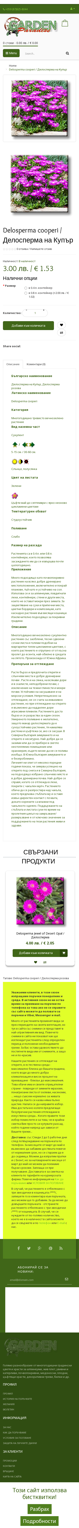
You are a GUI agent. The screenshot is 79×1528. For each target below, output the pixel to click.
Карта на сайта (12, 1476)
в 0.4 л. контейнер (40, 288)
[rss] (62, 1248)
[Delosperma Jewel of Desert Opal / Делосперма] (40, 900)
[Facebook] (20, 1248)
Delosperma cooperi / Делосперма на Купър (38, 69)
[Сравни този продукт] (45, 962)
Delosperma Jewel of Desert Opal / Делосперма (40, 935)
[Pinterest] (51, 1248)
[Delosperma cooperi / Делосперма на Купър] (39, 183)
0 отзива (22, 249)
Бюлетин (8, 1409)
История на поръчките (17, 1398)
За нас (7, 1427)
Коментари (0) (36, 364)
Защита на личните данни (20, 1443)
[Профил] (72, 8)
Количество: (12, 313)
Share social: (12, 346)
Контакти (9, 1465)
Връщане (8, 1471)
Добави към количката (28, 325)
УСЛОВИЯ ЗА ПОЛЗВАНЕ (48, 1183)
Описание (13, 364)
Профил (8, 1393)
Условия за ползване (17, 1437)
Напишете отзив (41, 249)
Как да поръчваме (14, 1432)
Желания (9, 1404)
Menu (12, 53)
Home (13, 65)
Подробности (39, 1520)
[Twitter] (29, 1248)
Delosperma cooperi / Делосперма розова (41, 978)
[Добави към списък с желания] (35, 962)
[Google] (40, 1248)
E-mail (61, 1223)
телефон (45, 1223)
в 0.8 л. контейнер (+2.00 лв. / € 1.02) (49, 295)
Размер (10, 286)
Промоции (10, 1460)
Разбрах (39, 1508)
